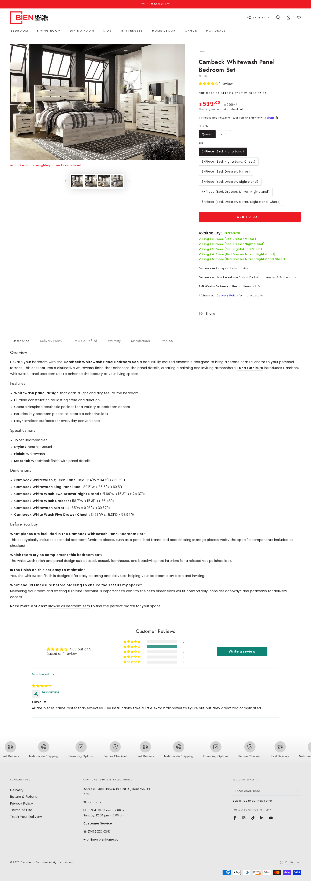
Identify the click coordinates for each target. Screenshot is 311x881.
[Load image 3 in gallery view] (104, 181)
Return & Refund (24, 796)
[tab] (21, 341)
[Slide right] (128, 181)
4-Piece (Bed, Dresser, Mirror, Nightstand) (236, 192)
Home (202, 51)
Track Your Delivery (26, 817)
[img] (42, 686)
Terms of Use (21, 810)
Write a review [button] (242, 651)
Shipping (205, 109)
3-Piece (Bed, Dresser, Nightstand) (230, 182)
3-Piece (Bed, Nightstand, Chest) (228, 162)
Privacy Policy (21, 803)
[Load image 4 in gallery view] (117, 181)
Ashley (203, 76)
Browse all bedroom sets (69, 606)
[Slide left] (65, 181)
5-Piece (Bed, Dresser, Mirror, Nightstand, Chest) (241, 202)
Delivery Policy (227, 295)
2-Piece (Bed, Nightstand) (223, 151)
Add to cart (250, 217)
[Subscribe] (298, 791)
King (224, 134)
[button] (278, 17)
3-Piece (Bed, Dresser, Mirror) (226, 172)
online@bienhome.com (104, 840)
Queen (207, 134)
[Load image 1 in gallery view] (77, 181)
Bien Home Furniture (34, 862)
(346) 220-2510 (99, 832)
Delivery (17, 790)
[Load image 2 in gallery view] (91, 181)
